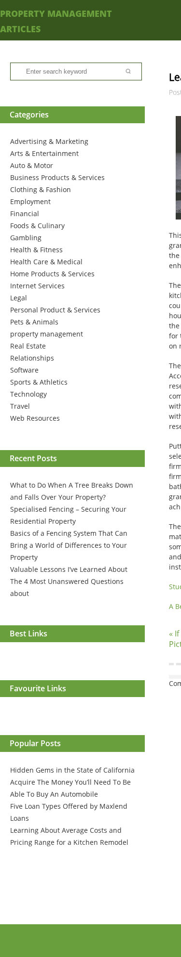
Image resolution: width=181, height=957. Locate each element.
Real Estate (28, 345)
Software (24, 370)
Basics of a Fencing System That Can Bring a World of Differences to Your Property (68, 545)
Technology (28, 394)
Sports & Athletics (39, 382)
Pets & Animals (34, 321)
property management (46, 333)
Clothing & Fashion (40, 189)
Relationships (32, 357)
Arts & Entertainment (44, 153)
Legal (18, 297)
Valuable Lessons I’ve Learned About (68, 569)
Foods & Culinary (37, 225)
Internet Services (37, 285)
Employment (30, 201)
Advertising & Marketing (49, 141)
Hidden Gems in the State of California (72, 770)
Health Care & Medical (46, 261)
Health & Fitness (36, 249)
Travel (20, 406)
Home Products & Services (52, 273)
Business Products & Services (57, 177)
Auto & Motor (31, 165)
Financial (24, 213)
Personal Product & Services (55, 309)
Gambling (26, 237)
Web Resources (35, 418)
